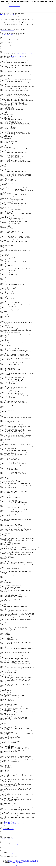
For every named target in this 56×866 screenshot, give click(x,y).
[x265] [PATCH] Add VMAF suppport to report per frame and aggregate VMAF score (24, 860)
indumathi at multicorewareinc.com (25, 53)
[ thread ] (14, 862)
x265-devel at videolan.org (8, 822)
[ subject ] (18, 862)
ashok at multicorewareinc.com (14, 6)
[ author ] (21, 862)
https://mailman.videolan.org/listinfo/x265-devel (13, 823)
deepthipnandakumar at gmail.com (7, 14)
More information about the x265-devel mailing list (9, 865)
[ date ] (11, 862)
